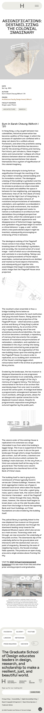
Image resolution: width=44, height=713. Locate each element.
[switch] (35, 643)
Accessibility (16, 699)
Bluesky (19, 632)
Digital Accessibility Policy (29, 699)
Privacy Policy (6, 699)
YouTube (31, 632)
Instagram (19, 638)
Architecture (9, 109)
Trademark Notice (7, 705)
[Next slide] (38, 578)
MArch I (22, 109)
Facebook (8, 632)
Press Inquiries (10, 644)
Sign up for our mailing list (12, 688)
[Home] (18, 681)
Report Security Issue (29, 702)
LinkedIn (7, 638)
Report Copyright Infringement (11, 702)
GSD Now (24, 644)
